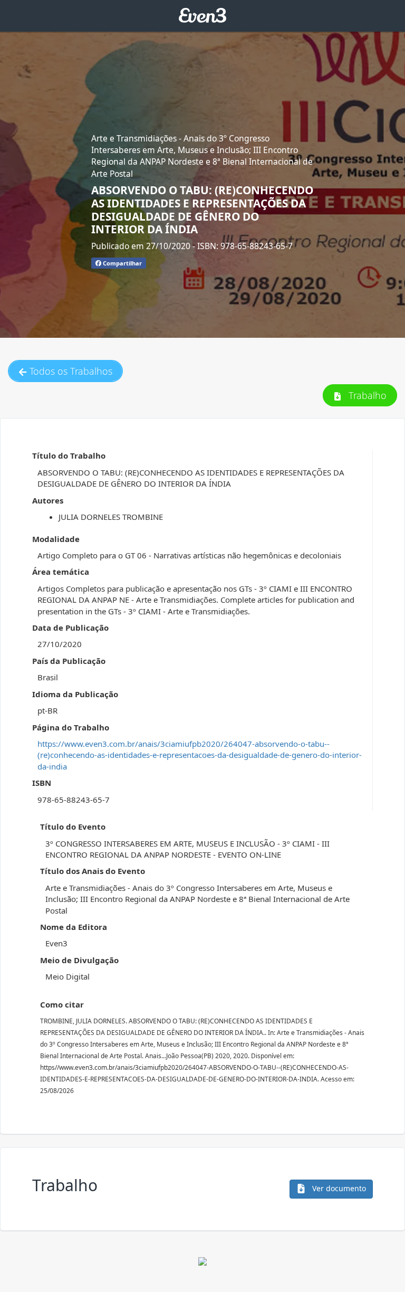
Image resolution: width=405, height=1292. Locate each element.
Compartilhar (121, 263)
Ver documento (338, 1188)
